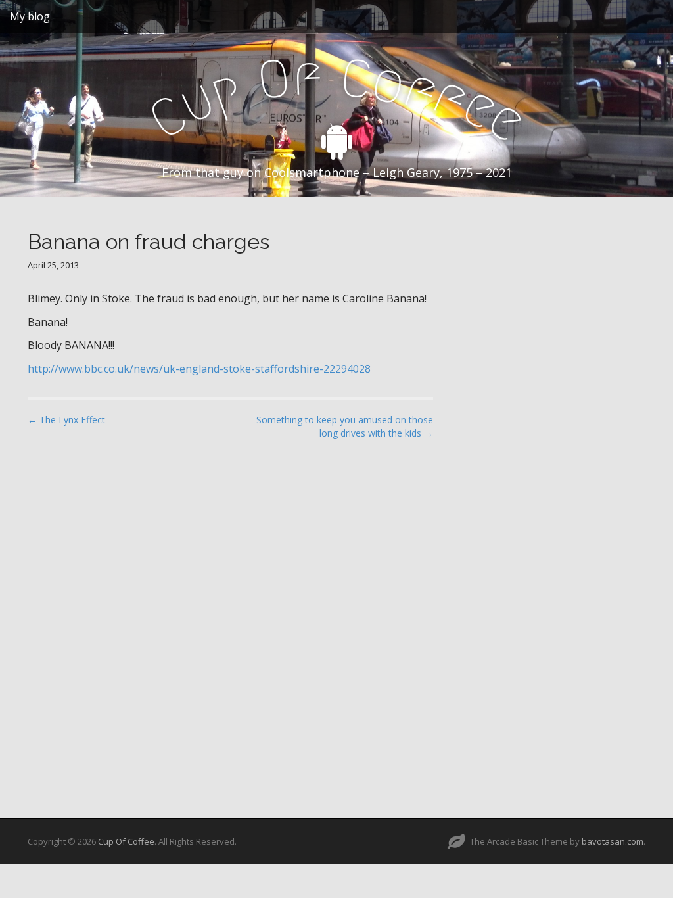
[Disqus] (230, 617)
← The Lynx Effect (66, 420)
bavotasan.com (612, 841)
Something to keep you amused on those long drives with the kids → (344, 426)
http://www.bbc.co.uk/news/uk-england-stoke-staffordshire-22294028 (199, 369)
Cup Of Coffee (126, 841)
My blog (30, 16)
